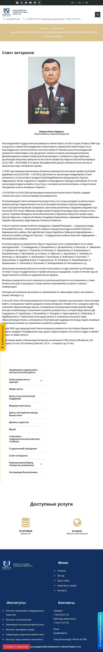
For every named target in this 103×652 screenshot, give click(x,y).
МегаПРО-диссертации (3, 335)
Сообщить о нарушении (16, 647)
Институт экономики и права (20, 629)
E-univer (77, 531)
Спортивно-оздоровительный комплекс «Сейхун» (24, 439)
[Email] (17, 2)
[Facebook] (26, 2)
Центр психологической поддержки (22, 397)
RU (79, 3)
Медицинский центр (20, 406)
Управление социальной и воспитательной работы (23, 371)
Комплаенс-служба (67, 586)
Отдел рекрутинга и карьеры (19, 380)
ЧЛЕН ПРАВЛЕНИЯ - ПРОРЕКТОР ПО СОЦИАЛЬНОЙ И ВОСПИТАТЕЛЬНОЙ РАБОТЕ (54, 32)
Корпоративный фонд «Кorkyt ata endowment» (21, 464)
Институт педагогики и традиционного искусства (25, 613)
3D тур (61, 576)
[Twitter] (35, 2)
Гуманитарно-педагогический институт (25, 634)
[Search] (39, 2)
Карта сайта (63, 581)
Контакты (62, 590)
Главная (43, 28)
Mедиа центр (16, 389)
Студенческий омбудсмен (23, 448)
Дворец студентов (19, 422)
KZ (72, 3)
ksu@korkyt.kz (13, 19)
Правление (58, 28)
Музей (12, 429)
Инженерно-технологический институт (25, 625)
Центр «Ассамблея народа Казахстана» (23, 414)
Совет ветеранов (18, 456)
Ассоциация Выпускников (23, 472)
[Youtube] (30, 2)
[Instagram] (21, 2)
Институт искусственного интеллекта (24, 639)
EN (87, 3)
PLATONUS (25, 531)
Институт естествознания (18, 620)
